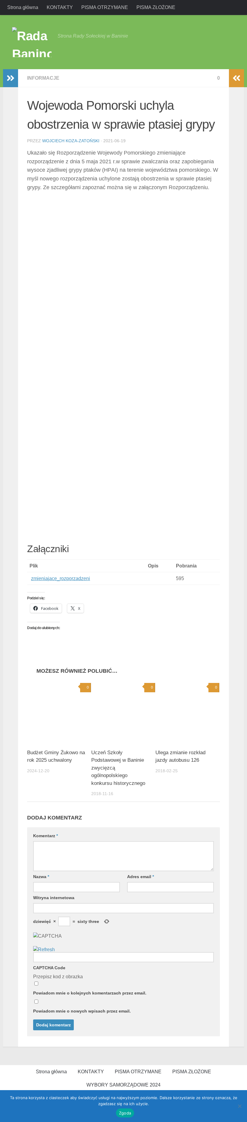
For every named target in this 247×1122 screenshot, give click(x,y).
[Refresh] (44, 949)
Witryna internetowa (53, 897)
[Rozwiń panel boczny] (10, 78)
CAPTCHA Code (49, 967)
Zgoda (125, 1113)
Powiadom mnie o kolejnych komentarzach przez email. (89, 993)
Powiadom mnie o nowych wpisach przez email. (82, 1011)
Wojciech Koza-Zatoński (70, 140)
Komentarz (45, 835)
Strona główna (22, 7)
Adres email (140, 876)
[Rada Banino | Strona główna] (32, 42)
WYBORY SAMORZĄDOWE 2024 (123, 1084)
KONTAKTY (60, 7)
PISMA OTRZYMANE (104, 7)
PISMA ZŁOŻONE (155, 7)
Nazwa (41, 876)
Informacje (43, 78)
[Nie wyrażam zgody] (239, 1106)
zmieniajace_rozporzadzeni (60, 578)
